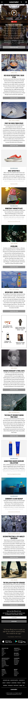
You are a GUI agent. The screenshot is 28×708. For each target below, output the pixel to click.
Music (15, 368)
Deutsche (4, 673)
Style (3, 650)
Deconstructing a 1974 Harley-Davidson (14, 537)
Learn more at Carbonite (14, 511)
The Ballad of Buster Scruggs (14, 582)
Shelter (4, 653)
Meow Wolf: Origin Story (14, 292)
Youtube (16, 663)
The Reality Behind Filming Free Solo (14, 416)
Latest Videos (17, 649)
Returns (4, 661)
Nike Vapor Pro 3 (14, 171)
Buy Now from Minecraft (14, 221)
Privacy (16, 674)
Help (3, 666)
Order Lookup (5, 665)
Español (4, 670)
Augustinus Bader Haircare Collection (14, 462)
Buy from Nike (14, 183)
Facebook (16, 661)
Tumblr (16, 664)
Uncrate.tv (22, 680)
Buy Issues (16, 654)
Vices (3, 654)
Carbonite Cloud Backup (14, 499)
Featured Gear (14, 168)
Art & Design (16, 289)
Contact (16, 671)
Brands (3, 660)
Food (15, 72)
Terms (15, 675)
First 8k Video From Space (14, 123)
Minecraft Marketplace (14, 208)
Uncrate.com (6, 680)
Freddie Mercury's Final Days (14, 371)
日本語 (3, 674)
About (15, 670)
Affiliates (4, 664)
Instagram (16, 660)
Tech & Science (15, 120)
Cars (3, 652)
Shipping (4, 663)
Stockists (16, 655)
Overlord (14, 246)
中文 (2, 675)
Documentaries (16, 412)
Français (4, 671)
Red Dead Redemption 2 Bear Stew (14, 76)
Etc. (3, 655)
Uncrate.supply (14, 680)
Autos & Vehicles (15, 533)
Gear (3, 649)
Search (21, 2)
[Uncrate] (14, 2)
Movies (15, 243)
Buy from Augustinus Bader (14, 474)
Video (12, 72)
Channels (16, 650)
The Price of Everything (14, 25)
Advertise (16, 673)
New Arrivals (5, 659)
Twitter (16, 659)
